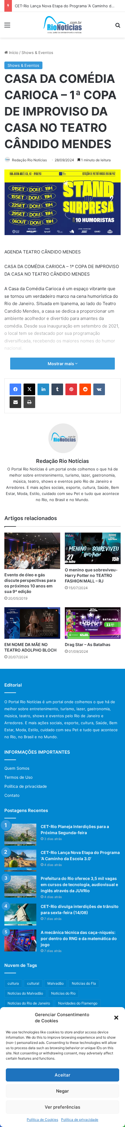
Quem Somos (16, 768)
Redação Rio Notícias (29, 160)
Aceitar (62, 1075)
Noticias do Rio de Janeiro (29, 1003)
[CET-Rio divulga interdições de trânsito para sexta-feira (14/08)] (20, 914)
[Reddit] (85, 389)
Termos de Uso (18, 777)
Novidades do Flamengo (77, 1003)
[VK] (99, 389)
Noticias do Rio (63, 993)
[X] (29, 389)
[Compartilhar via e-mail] (15, 402)
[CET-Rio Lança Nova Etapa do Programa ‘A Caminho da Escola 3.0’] (20, 861)
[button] (116, 1018)
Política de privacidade (79, 1119)
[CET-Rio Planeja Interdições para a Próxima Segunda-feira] (20, 835)
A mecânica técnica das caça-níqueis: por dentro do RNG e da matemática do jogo (79, 938)
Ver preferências (62, 1107)
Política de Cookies (42, 1119)
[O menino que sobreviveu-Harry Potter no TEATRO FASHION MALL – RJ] (93, 548)
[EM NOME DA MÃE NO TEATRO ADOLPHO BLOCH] (32, 623)
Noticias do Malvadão (25, 993)
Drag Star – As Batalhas (87, 644)
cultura (13, 983)
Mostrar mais (61, 363)
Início (13, 52)
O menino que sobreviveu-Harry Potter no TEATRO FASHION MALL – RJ (91, 575)
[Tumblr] (57, 389)
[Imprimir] (29, 402)
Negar (62, 1091)
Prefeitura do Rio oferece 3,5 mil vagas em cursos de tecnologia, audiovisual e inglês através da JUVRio (79, 884)
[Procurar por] (118, 27)
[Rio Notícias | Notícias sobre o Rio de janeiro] (62, 25)
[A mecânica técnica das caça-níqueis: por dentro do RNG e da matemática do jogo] (20, 940)
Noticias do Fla (84, 983)
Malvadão (55, 983)
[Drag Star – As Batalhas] (93, 623)
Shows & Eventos (37, 52)
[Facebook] (15, 389)
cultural (33, 983)
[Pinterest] (71, 389)
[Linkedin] (43, 389)
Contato (11, 795)
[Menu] (7, 27)
